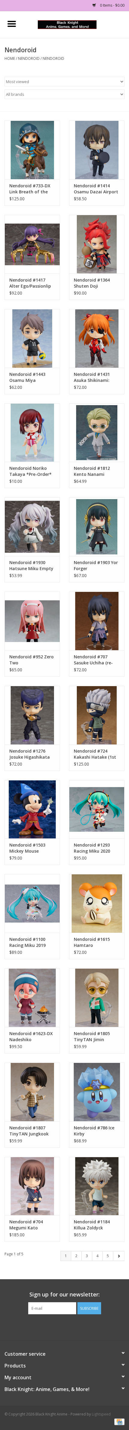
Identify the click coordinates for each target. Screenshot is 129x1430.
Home (9, 58)
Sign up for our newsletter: (64, 1294)
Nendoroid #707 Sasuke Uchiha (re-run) (93, 660)
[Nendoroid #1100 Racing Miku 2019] (32, 903)
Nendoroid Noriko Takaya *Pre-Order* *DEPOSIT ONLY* (30, 471)
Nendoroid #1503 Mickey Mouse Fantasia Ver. (27, 848)
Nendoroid (29, 58)
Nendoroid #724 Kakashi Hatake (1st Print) (95, 754)
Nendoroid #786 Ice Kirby (94, 1131)
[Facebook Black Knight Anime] (64, 1327)
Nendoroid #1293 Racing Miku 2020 (92, 848)
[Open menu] (11, 24)
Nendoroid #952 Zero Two (31, 660)
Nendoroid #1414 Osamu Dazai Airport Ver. (96, 189)
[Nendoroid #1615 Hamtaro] (96, 903)
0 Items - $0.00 (111, 5)
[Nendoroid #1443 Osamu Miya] (32, 338)
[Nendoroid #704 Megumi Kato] (32, 1186)
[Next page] (118, 1256)
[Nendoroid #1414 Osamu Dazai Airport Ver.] (96, 150)
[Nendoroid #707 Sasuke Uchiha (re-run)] (96, 621)
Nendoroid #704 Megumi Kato (26, 1225)
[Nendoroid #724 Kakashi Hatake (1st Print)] (96, 715)
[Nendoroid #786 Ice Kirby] (96, 1092)
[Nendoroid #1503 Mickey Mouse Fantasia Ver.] (32, 809)
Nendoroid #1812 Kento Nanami (92, 471)
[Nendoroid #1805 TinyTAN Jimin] (96, 997)
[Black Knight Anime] (76, 24)
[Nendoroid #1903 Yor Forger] (96, 526)
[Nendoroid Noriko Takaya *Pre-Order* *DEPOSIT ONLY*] (32, 432)
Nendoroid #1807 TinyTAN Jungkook (29, 1131)
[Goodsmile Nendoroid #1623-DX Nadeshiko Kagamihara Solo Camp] (32, 997)
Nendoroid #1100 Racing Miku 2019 (27, 942)
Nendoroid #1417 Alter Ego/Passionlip (30, 283)
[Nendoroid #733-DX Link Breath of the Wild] (32, 150)
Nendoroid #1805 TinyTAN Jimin (92, 1036)
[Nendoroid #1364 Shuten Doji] (96, 244)
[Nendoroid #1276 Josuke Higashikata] (32, 715)
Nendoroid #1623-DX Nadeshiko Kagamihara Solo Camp (31, 1037)
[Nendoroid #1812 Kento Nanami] (96, 432)
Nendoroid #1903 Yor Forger (96, 565)
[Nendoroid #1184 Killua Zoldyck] (96, 1186)
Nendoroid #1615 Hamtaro (92, 942)
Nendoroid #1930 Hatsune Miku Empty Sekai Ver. (31, 566)
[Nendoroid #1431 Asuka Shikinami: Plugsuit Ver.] (96, 338)
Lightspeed (101, 1414)
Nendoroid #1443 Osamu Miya (27, 377)
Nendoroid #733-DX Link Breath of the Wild (29, 189)
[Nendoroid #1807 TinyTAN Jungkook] (32, 1092)
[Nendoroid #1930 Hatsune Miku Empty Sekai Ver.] (32, 526)
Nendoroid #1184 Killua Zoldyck (92, 1225)
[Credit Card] (118, 1421)
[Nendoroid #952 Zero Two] (32, 621)
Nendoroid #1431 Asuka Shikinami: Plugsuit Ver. (92, 377)
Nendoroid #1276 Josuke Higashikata (29, 754)
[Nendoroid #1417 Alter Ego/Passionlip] (32, 244)
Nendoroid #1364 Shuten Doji (92, 283)
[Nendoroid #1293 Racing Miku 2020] (96, 809)
